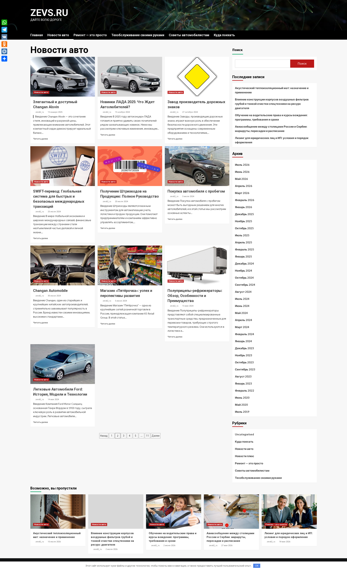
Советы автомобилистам (189, 35)
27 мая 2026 (226, 545)
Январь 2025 (243, 256)
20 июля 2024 (121, 201)
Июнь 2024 (242, 305)
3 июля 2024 (188, 196)
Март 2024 (242, 327)
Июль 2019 (242, 411)
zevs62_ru (39, 112)
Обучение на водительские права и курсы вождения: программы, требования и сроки (271, 117)
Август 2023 (243, 376)
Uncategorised (244, 434)
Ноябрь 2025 (243, 221)
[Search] (314, 35)
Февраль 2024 (244, 334)
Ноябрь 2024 (243, 270)
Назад (104, 435)
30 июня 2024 (54, 296)
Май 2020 (241, 404)
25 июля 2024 (54, 211)
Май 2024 (241, 312)
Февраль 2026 (244, 200)
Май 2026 (241, 178)
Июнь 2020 (242, 397)
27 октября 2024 (190, 112)
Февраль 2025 (244, 249)
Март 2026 (242, 193)
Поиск (237, 49)
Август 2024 (243, 291)
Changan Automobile (50, 290)
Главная (36, 35)
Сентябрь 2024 (245, 284)
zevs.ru (49, 12)
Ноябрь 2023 (243, 355)
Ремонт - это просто (276, 524)
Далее (156, 435)
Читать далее (40, 138)
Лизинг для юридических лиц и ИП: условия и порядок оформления (272, 140)
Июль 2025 (242, 235)
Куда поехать (224, 35)
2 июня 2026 (169, 545)
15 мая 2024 (187, 306)
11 (147, 435)
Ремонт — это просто (90, 35)
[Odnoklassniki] (4, 44)
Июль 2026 (242, 164)
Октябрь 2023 (244, 362)
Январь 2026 (243, 207)
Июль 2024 (242, 298)
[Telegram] (4, 29)
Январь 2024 (243, 341)
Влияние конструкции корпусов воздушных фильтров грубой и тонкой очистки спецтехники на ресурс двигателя (272, 104)
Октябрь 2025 (244, 228)
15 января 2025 (55, 112)
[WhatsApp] (4, 22)
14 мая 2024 (53, 399)
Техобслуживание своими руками (137, 35)
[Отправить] (4, 58)
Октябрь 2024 (244, 277)
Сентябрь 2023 (245, 369)
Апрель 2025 (243, 242)
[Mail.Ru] (4, 51)
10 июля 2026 (54, 542)
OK (256, 565)
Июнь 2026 (242, 171)
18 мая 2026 (284, 542)
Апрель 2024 (243, 320)
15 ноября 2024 (122, 112)
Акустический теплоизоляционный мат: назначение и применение (272, 90)
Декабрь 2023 (244, 348)
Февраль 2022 (244, 390)
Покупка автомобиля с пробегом (196, 191)
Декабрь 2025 (244, 214)
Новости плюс (244, 456)
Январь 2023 (243, 383)
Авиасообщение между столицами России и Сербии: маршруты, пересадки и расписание (271, 128)
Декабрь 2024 (244, 263)
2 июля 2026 (111, 549)
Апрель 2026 (243, 185)
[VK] (4, 37)
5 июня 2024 (121, 301)
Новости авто (58, 35)
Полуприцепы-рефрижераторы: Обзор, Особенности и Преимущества (195, 295)
